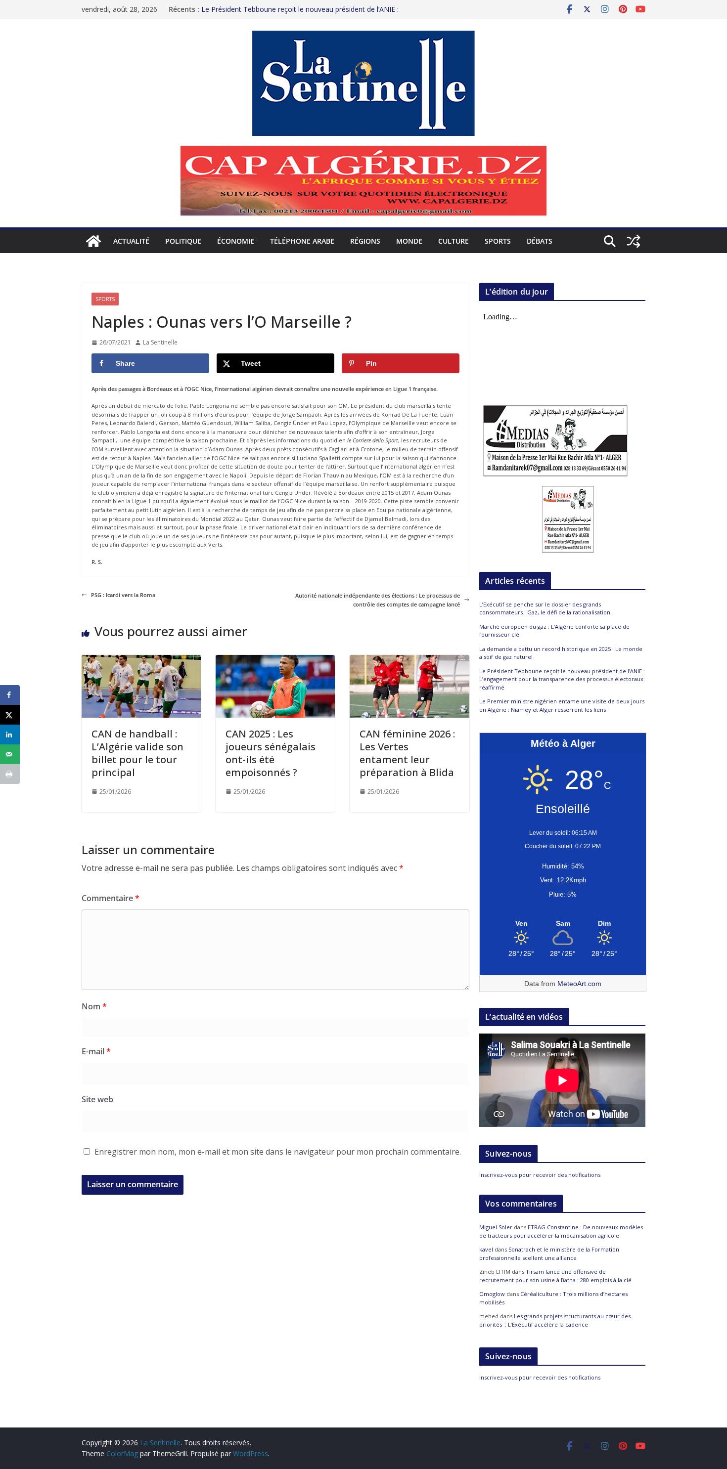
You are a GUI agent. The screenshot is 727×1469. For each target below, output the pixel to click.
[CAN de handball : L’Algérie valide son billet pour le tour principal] (141, 659)
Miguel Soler (495, 1227)
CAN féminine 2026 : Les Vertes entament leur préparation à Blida (408, 753)
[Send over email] (10, 754)
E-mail (96, 1051)
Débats (539, 241)
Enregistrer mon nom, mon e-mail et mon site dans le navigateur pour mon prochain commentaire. (277, 1151)
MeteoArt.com (579, 984)
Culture (453, 241)
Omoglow (492, 1293)
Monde (409, 241)
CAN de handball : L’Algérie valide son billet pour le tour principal (137, 753)
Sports (498, 241)
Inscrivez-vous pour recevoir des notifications (539, 1174)
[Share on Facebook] (10, 695)
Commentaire (110, 898)
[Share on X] (10, 715)
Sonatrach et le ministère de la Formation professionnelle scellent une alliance (549, 1253)
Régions (365, 241)
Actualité (131, 241)
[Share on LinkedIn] (10, 734)
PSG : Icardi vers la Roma (123, 595)
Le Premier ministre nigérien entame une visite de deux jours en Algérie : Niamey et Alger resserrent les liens (561, 705)
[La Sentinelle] (93, 241)
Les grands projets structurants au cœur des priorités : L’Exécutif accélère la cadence (555, 1320)
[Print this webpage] (10, 774)
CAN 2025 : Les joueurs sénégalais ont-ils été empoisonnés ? (271, 753)
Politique (183, 241)
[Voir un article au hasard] (633, 241)
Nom (94, 1006)
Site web (97, 1099)
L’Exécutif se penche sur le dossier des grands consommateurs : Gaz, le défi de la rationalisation (544, 608)
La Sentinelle (160, 342)
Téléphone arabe (302, 241)
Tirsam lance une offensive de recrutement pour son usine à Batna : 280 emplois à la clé (555, 1276)
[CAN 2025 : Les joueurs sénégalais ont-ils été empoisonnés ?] (275, 659)
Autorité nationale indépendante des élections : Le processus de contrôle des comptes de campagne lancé (377, 600)
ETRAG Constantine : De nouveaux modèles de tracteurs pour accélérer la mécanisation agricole (561, 1231)
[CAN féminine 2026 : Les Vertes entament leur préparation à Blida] (409, 659)
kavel (486, 1249)
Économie (235, 241)
